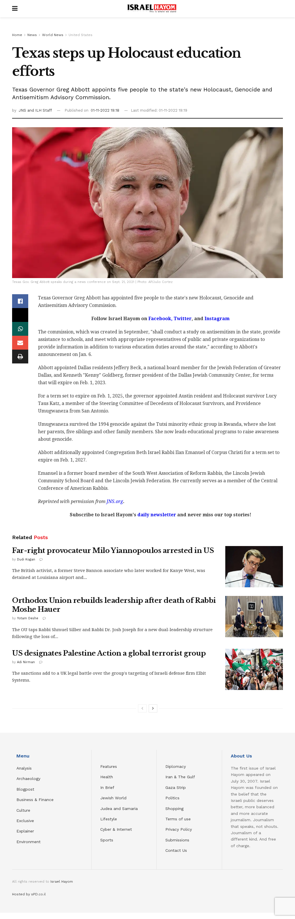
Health (106, 776)
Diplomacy (176, 766)
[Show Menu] (15, 8)
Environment (28, 841)
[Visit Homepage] (152, 8)
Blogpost (25, 789)
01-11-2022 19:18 (105, 110)
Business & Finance (35, 799)
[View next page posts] (153, 708)
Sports (106, 840)
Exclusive (25, 820)
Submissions (177, 840)
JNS (23, 110)
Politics (172, 798)
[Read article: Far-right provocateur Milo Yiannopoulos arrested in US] (254, 566)
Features (108, 766)
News (32, 35)
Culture (23, 810)
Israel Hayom (61, 881)
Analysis (24, 768)
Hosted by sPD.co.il (29, 894)
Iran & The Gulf (180, 776)
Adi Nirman (26, 662)
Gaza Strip (175, 787)
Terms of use (178, 819)
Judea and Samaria (119, 808)
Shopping (174, 808)
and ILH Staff (39, 110)
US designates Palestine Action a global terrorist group (109, 653)
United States (80, 35)
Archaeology (28, 778)
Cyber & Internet (116, 829)
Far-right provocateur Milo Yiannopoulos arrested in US (113, 550)
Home (17, 35)
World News (52, 35)
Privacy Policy (178, 829)
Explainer (25, 831)
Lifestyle (108, 819)
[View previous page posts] (142, 708)
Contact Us (176, 850)
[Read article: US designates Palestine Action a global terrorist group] (254, 669)
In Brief (107, 787)
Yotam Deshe (27, 618)
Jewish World (113, 798)
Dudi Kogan (26, 559)
